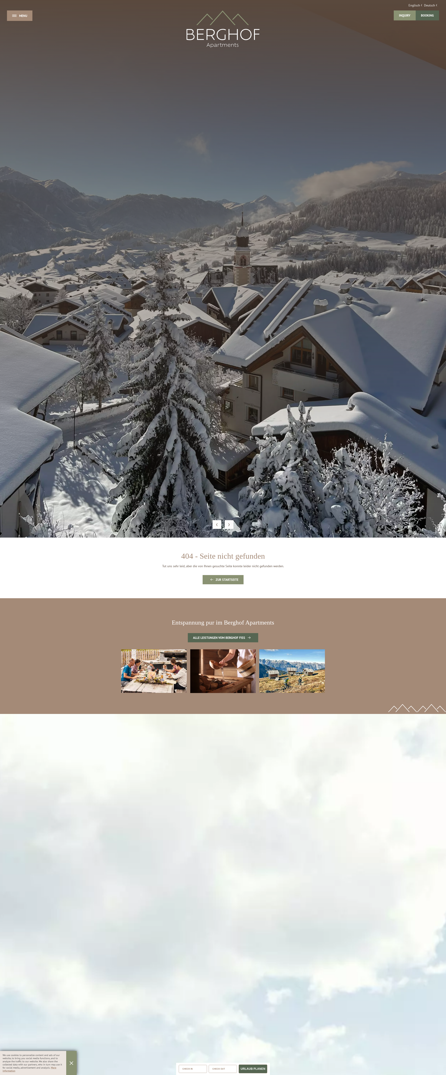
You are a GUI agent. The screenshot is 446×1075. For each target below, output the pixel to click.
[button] (217, 524)
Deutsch (429, 5)
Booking (427, 15)
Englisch (414, 5)
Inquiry (404, 15)
